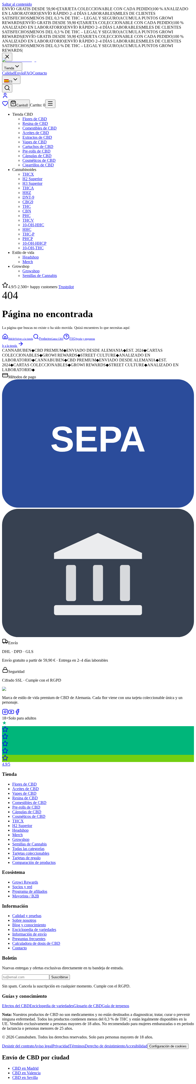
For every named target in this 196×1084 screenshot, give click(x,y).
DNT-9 (28, 197)
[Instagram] (5, 713)
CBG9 (27, 202)
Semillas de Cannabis (39, 275)
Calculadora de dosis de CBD (36, 943)
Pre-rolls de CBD (36, 151)
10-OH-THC (33, 248)
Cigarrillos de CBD (38, 165)
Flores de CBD (34, 119)
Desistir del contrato (18, 1046)
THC (26, 206)
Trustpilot (66, 287)
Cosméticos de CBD (39, 160)
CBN (26, 211)
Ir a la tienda (9, 346)
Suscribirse (59, 977)
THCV (28, 220)
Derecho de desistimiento (105, 1046)
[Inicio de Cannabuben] (19, 60)
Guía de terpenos (115, 1006)
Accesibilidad (136, 1046)
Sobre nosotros (24, 920)
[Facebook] (17, 713)
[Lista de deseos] (5, 105)
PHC (26, 215)
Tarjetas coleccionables (30, 853)
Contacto (39, 73)
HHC (26, 229)
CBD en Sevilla (25, 1077)
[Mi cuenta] (5, 97)
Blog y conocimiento (29, 925)
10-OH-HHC (33, 225)
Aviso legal (43, 1046)
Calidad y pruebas (26, 916)
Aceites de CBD (35, 133)
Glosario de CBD (88, 1006)
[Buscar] (7, 88)
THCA (28, 188)
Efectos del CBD (16, 1006)
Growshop (31, 271)
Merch (27, 262)
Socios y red (22, 887)
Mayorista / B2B (25, 896)
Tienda (9, 68)
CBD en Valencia (26, 1073)
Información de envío (29, 934)
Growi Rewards (25, 882)
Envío (19, 73)
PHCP (27, 239)
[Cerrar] (7, 57)
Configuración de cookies (168, 1046)
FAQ (28, 73)
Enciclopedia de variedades (34, 929)
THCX (28, 174)
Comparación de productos (34, 862)
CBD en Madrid (25, 1068)
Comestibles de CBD (39, 128)
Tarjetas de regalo (26, 858)
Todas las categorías (28, 848)
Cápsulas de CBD (37, 156)
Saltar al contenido (17, 4)
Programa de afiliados (29, 891)
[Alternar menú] (50, 104)
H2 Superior (32, 179)
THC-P (28, 234)
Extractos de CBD (37, 137)
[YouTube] (11, 713)
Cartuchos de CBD (37, 146)
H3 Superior (32, 183)
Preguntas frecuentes (28, 939)
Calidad (8, 73)
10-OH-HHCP (34, 243)
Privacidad (60, 1046)
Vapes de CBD (34, 142)
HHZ (26, 192)
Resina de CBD (35, 123)
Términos (77, 1046)
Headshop (30, 257)
